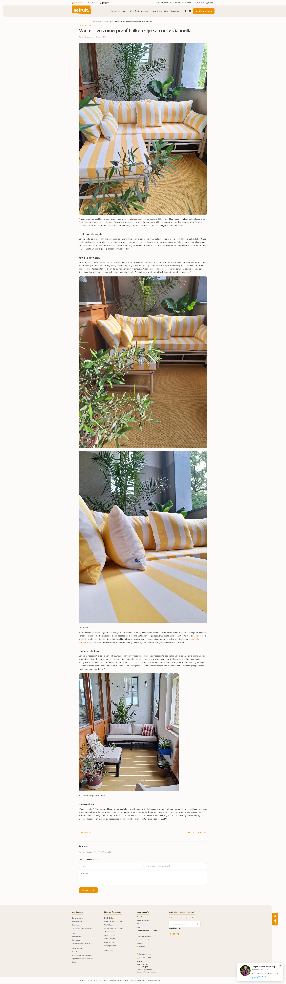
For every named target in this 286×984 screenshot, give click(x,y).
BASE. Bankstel (109, 939)
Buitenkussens (77, 921)
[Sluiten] (280, 965)
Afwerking (75, 952)
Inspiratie (175, 11)
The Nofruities (108, 21)
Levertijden (141, 947)
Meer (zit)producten (139, 11)
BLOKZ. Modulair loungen (113, 928)
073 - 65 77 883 (258, 973)
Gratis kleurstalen (143, 920)
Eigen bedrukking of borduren (82, 959)
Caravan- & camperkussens (82, 928)
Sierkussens (76, 940)
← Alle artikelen (85, 833)
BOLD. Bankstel (109, 935)
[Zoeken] (185, 11)
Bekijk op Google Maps (145, 969)
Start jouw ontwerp (204, 11)
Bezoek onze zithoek (144, 940)
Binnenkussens (77, 918)
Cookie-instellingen (153, 980)
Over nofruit (199, 3)
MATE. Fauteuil (109, 925)
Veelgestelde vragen (163, 3)
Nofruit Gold (108, 950)
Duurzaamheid (187, 3)
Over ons (140, 924)
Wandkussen (76, 937)
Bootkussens (76, 925)
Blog (100, 21)
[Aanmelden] (197, 924)
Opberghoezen (109, 942)
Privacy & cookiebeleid (137, 980)
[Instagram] (170, 934)
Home (95, 21)
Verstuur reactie (88, 890)
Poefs (74, 933)
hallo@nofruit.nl (272, 973)
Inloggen (211, 3)
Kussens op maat (117, 11)
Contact (177, 3)
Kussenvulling (77, 948)
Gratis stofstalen (160, 11)
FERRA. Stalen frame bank (113, 921)
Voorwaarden (123, 980)
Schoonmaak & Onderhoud (81, 955)
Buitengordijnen (110, 946)
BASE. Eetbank (109, 918)
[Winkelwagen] (190, 11)
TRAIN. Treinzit (109, 932)
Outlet (74, 962)
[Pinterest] (178, 934)
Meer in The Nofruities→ (197, 833)
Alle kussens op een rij (80, 944)
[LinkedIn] (174, 934)
